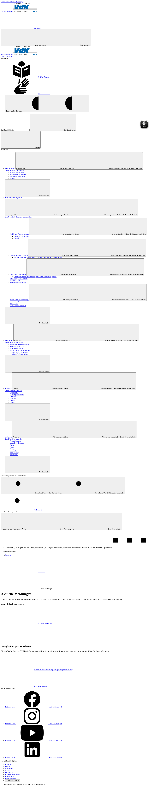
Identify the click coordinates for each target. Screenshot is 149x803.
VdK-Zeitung (14, 453)
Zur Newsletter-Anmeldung (53, 670)
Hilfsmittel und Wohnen (18, 282)
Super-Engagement (16, 348)
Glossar (7, 770)
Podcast (12, 449)
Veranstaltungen (15, 441)
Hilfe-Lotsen (14, 304)
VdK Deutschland (7, 57)
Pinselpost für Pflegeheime (19, 354)
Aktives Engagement (17, 346)
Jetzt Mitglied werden (17, 172)
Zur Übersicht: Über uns (13, 391)
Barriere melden (10, 778)
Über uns (8, 388)
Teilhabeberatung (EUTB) (19, 255)
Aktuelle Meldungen (17, 443)
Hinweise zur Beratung (22, 236)
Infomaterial (14, 455)
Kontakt (12, 178)
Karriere (12, 400)
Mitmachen (9, 340)
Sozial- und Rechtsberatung (19, 234)
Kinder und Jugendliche (18, 274)
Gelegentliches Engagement (19, 344)
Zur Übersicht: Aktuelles (13, 439)
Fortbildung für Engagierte (19, 352)
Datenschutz (9, 776)
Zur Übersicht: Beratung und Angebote (18, 217)
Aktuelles (8, 437)
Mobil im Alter (15, 281)
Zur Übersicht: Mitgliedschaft (15, 170)
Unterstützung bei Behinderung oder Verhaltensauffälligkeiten (35, 277)
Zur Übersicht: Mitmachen (14, 342)
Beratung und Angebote (13, 198)
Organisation (14, 393)
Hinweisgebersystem (12, 774)
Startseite (8, 555)
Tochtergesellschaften (17, 395)
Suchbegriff (5, 130)
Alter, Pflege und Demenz (18, 279)
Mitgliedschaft (10, 168)
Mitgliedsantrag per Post (18, 174)
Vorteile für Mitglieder (17, 176)
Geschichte (13, 397)
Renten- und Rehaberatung (19, 300)
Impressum (9, 772)
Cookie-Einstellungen (12, 780)
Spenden (13, 398)
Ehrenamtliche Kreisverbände (20, 350)
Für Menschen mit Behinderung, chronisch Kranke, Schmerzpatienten (38, 257)
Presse (12, 445)
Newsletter (13, 451)
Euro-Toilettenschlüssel (18, 306)
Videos (12, 447)
